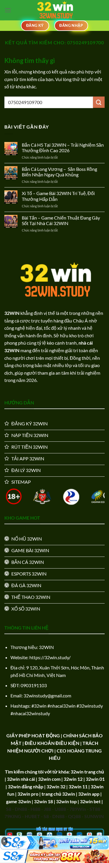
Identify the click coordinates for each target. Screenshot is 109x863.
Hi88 (35, 809)
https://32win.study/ (50, 657)
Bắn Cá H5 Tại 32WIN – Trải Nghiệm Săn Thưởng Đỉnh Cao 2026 (63, 147)
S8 (8, 809)
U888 (60, 809)
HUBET (32, 816)
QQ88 (74, 816)
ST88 (95, 809)
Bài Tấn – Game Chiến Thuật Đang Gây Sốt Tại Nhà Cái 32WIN (61, 220)
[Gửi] (99, 102)
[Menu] (7, 10)
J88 (47, 809)
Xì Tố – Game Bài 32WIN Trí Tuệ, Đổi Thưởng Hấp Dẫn (58, 195)
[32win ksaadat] (55, 10)
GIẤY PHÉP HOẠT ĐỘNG (33, 735)
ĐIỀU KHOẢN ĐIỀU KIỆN (52, 743)
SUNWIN (94, 816)
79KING (12, 816)
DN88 (21, 809)
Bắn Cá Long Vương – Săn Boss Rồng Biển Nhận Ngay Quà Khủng (59, 171)
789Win (77, 809)
